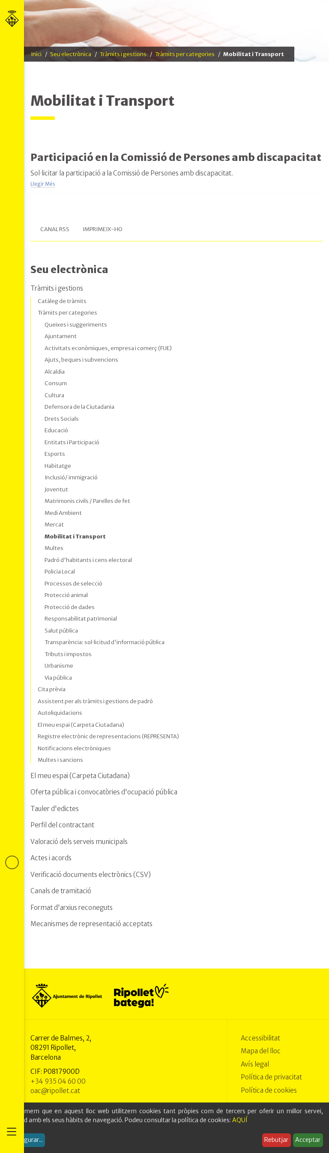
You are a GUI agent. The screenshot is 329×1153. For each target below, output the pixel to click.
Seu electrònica (70, 54)
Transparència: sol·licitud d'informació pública (104, 642)
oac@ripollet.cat (55, 1091)
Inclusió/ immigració (71, 477)
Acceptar (307, 1140)
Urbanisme (59, 665)
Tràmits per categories (185, 54)
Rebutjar (276, 1140)
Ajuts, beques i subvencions (81, 359)
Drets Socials (62, 418)
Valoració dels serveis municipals (79, 842)
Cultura (54, 395)
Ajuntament (61, 336)
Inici (36, 54)
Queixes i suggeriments (76, 324)
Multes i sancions (60, 760)
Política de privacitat (271, 1077)
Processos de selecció (73, 583)
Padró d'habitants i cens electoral (88, 560)
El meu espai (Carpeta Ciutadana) (81, 724)
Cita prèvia (52, 689)
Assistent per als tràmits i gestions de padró (95, 701)
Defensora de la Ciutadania (79, 406)
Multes (54, 548)
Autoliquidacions (60, 712)
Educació (56, 430)
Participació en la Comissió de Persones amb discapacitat (175, 157)
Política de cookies (269, 1090)
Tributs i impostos (68, 654)
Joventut (56, 489)
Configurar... (26, 1140)
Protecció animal (66, 595)
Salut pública (61, 630)
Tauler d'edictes (54, 809)
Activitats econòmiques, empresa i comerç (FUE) (108, 348)
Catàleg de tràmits (62, 301)
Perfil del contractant (62, 825)
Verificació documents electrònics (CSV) (90, 875)
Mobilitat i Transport (75, 536)
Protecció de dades (70, 607)
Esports (55, 454)
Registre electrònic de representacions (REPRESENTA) (108, 736)
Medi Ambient (63, 513)
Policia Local (60, 571)
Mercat (54, 524)
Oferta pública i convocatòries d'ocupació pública (103, 792)
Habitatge (58, 466)
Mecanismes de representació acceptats (91, 924)
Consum (56, 383)
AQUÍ (240, 1120)
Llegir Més (42, 184)
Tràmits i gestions (123, 54)
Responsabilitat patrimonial (81, 618)
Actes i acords (51, 858)
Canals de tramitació (60, 891)
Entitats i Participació (72, 442)
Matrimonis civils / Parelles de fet (87, 501)
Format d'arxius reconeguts (71, 907)
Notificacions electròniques (74, 748)
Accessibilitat (260, 1038)
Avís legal (255, 1064)
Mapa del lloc (261, 1051)
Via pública (58, 677)
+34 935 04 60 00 (58, 1081)
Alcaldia (55, 371)
